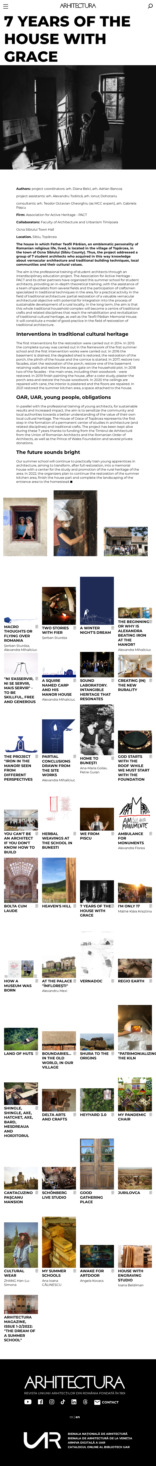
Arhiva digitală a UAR (86, 1442)
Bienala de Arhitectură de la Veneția (100, 1438)
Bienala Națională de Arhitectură (98, 1434)
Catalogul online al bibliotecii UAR (99, 1447)
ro (71, 1417)
